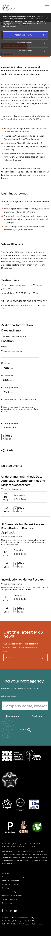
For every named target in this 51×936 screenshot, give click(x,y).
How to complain (9, 899)
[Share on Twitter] (4, 450)
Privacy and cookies (10, 884)
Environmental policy (11, 892)
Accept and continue (24, 34)
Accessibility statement (12, 895)
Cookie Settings (25, 50)
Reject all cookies (24, 42)
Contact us (7, 903)
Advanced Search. (9, 696)
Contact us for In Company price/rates (19, 399)
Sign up (9, 657)
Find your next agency (22, 681)
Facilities (37, 715)
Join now (6, 873)
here (14, 26)
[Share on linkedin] (26, 450)
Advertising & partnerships (13, 877)
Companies (12, 715)
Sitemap (5, 888)
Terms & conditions (10, 881)
